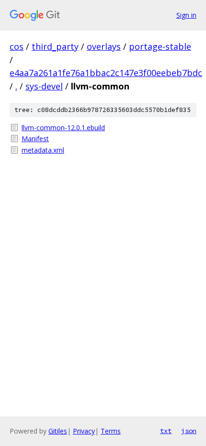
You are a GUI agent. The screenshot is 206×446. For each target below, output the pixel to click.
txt (166, 430)
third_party (55, 46)
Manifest (35, 138)
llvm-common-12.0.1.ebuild (63, 127)
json (188, 430)
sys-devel (44, 86)
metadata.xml (43, 150)
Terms (111, 430)
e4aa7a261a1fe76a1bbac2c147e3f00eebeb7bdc (106, 72)
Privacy (84, 430)
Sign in (186, 15)
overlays (104, 46)
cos (16, 46)
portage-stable (160, 46)
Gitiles (57, 430)
